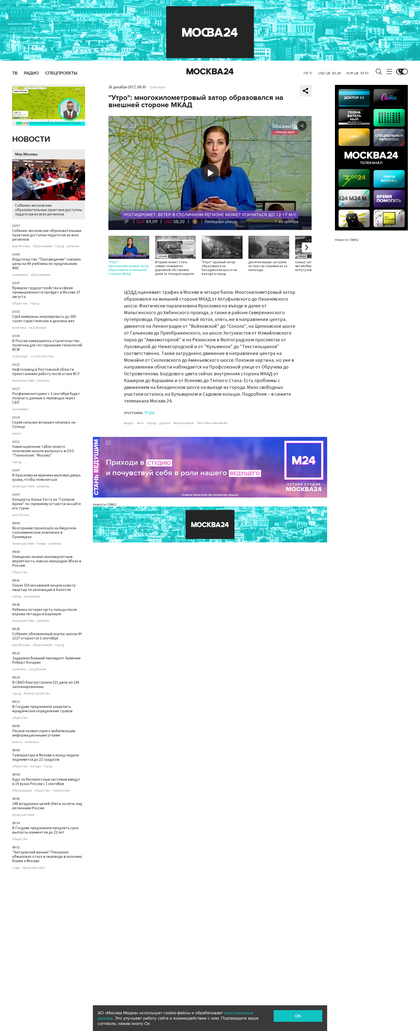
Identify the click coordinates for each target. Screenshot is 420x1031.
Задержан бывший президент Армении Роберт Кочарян (46, 660)
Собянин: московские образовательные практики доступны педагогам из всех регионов (48, 210)
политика (19, 327)
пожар (41, 543)
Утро (149, 412)
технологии (61, 790)
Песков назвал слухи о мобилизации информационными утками (43, 733)
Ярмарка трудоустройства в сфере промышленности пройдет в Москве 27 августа (46, 292)
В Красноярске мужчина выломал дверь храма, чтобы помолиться (46, 477)
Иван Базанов (183, 423)
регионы (73, 246)
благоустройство (37, 693)
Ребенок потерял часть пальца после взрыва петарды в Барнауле (44, 612)
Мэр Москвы (26, 154)
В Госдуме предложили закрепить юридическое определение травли (42, 709)
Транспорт (157, 87)
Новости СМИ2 (104, 504)
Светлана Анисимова (212, 423)
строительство (42, 356)
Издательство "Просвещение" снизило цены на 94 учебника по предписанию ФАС (46, 264)
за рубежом (37, 327)
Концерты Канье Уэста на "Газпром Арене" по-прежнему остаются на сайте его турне (46, 504)
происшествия (23, 380)
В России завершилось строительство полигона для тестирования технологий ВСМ (47, 345)
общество (20, 303)
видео (128, 423)
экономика (20, 275)
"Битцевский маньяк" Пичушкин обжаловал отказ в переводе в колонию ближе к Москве (47, 857)
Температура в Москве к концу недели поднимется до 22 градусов (45, 757)
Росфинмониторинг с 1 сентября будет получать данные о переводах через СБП (46, 398)
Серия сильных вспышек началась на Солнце (43, 424)
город (59, 246)
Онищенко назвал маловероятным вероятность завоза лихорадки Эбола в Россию (46, 561)
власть (17, 742)
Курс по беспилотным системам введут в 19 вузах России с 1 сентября (46, 781)
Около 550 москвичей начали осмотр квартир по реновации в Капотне (44, 587)
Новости (31, 139)
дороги (164, 423)
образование (42, 246)
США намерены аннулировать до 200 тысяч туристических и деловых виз (44, 319)
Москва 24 (210, 71)
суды (16, 867)
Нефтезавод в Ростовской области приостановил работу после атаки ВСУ (45, 371)
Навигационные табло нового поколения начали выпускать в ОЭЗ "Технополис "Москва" (43, 451)
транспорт (20, 356)
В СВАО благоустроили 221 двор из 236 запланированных (45, 684)
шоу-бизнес (21, 515)
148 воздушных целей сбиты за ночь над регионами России (47, 806)
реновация (32, 596)
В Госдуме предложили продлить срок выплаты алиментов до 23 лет (45, 830)
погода (35, 766)
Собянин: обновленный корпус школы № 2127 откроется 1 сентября (47, 636)
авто (140, 423)
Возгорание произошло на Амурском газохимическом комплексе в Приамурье (44, 532)
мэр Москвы (21, 246)
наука (16, 433)
